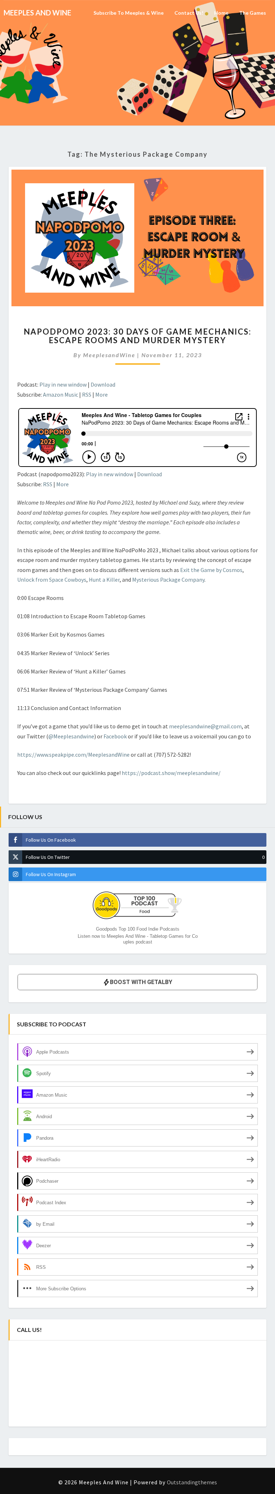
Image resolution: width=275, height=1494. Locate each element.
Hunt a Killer (104, 579)
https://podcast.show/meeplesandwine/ (171, 772)
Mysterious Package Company (168, 579)
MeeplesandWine (109, 354)
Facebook (115, 736)
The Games (252, 13)
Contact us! (188, 13)
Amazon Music (60, 394)
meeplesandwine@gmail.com (205, 726)
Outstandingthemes (192, 1482)
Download (103, 384)
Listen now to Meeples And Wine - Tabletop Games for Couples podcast (138, 939)
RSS (86, 394)
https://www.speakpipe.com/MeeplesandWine (73, 754)
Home (221, 13)
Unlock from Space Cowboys (51, 579)
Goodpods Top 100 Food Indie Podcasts (137, 929)
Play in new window (63, 384)
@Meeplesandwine (71, 736)
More (101, 394)
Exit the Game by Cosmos (211, 569)
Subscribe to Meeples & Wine (128, 13)
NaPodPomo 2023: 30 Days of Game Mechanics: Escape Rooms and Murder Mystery (137, 336)
